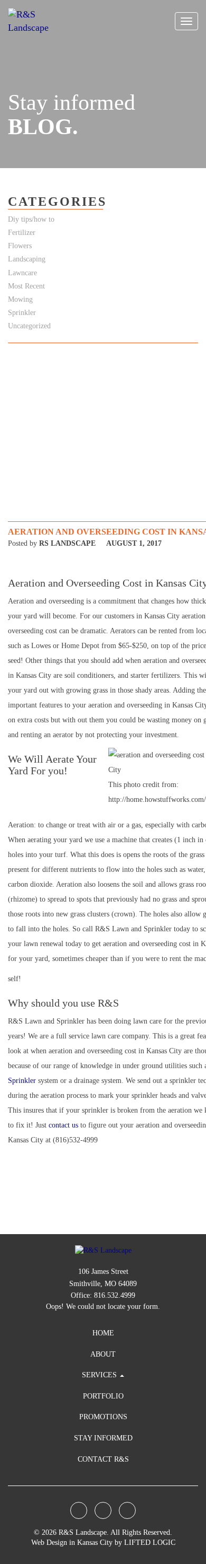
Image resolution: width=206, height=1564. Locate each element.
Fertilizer (21, 233)
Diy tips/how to (31, 219)
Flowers (20, 246)
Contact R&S (103, 1459)
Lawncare (22, 273)
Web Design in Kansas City (72, 1542)
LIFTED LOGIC (149, 1542)
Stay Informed (103, 1438)
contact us (63, 1125)
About (103, 1354)
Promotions (103, 1417)
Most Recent (26, 286)
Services (100, 1375)
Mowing (20, 299)
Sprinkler (23, 1081)
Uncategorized (29, 326)
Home (103, 1333)
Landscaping (26, 259)
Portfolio (103, 1396)
